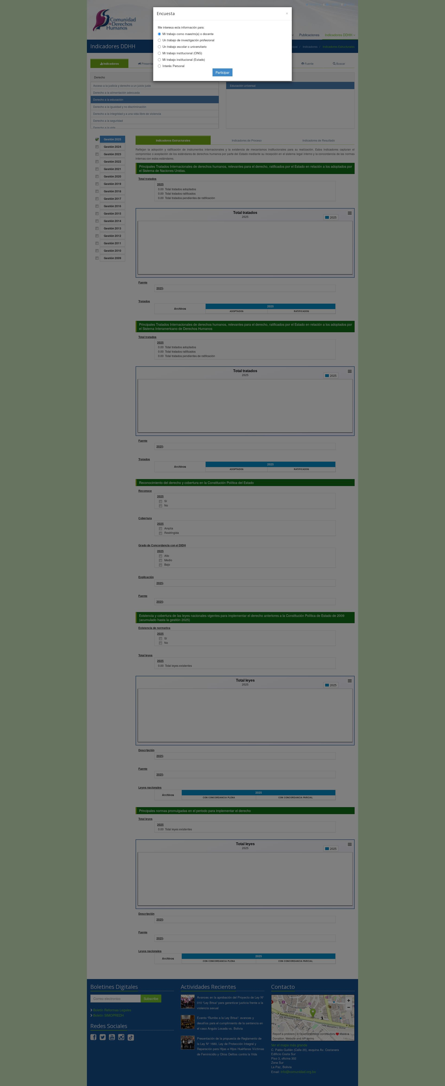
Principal (315, 4)
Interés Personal (173, 66)
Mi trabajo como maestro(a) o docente (187, 34)
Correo (334, 4)
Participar (222, 72)
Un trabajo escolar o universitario (184, 46)
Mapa (351, 4)
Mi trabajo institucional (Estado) (183, 59)
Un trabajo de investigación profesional (188, 40)
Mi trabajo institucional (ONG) (182, 53)
